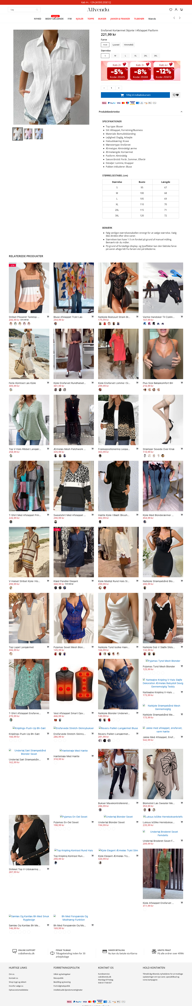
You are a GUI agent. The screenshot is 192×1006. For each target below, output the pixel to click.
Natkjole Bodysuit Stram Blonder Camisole (114, 317)
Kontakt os (13, 992)
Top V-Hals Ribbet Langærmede (25, 449)
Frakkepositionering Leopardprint (114, 449)
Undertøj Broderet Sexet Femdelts (159, 855)
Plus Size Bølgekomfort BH (158, 383)
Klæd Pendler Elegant (66, 581)
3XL (155, 55)
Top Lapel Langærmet (21, 647)
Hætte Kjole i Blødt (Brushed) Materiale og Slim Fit (114, 515)
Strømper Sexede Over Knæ (158, 449)
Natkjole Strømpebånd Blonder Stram (159, 581)
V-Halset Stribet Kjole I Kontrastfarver (25, 581)
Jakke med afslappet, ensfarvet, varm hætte (114, 751)
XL (136, 55)
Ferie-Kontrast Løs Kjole (22, 383)
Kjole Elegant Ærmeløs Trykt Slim (114, 870)
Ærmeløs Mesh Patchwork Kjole (70, 449)
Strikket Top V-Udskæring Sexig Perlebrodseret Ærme (25, 883)
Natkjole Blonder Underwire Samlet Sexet (114, 713)
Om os (11, 988)
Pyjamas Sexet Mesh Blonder (70, 647)
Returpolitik (58, 992)
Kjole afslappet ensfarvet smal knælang (159, 917)
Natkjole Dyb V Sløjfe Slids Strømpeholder (159, 647)
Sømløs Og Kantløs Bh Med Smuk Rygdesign (25, 940)
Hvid (105, 44)
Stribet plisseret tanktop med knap (25, 317)
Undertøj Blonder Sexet (111, 837)
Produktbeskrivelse (109, 111)
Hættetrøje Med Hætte (66, 771)
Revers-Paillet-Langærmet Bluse (70, 751)
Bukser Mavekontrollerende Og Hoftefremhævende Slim (114, 817)
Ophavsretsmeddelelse (18, 1004)
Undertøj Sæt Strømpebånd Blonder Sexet (159, 751)
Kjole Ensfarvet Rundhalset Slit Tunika (70, 383)
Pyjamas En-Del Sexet (66, 837)
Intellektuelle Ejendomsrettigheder (68, 1004)
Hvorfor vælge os (16, 1000)
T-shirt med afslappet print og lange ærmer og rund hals (25, 515)
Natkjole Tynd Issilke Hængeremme (114, 647)
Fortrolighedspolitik (62, 1000)
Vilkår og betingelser (62, 988)
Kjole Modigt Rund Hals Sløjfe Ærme (114, 581)
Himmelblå (128, 44)
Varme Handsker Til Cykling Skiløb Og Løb (159, 317)
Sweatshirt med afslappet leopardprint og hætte (70, 515)
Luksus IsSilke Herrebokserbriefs (159, 837)
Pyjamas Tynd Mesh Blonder (159, 713)
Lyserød (116, 44)
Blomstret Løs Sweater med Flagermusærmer (159, 817)
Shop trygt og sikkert (17, 996)
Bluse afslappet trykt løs (68, 317)
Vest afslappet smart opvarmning (70, 713)
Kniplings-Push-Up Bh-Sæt (113, 732)
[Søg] (36, 9)
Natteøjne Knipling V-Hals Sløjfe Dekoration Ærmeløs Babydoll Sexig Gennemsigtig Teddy (25, 779)
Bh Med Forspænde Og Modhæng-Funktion (70, 940)
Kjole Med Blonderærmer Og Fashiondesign (159, 515)
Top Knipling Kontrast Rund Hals (70, 870)
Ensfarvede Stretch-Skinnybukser (159, 732)
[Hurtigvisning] (46, 316)
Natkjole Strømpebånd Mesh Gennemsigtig (70, 732)
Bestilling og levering (62, 996)
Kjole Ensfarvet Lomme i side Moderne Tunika (114, 383)
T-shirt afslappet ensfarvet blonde (25, 713)
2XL (145, 55)
